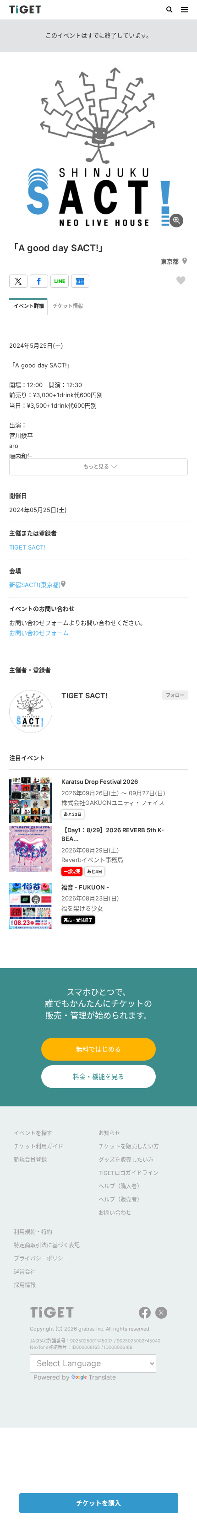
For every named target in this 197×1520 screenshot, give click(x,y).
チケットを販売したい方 (128, 1146)
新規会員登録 (30, 1159)
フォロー (175, 695)
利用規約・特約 (33, 1232)
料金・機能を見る (98, 1076)
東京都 (170, 261)
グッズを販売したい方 (125, 1159)
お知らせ (109, 1133)
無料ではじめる (98, 1049)
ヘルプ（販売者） (120, 1199)
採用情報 (25, 1285)
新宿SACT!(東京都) (35, 584)
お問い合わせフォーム (39, 632)
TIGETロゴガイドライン (128, 1173)
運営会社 (25, 1271)
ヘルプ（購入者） (120, 1186)
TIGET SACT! (27, 547)
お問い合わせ (114, 1212)
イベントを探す (33, 1133)
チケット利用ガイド (38, 1146)
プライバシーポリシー (41, 1258)
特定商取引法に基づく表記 (47, 1245)
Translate (102, 1377)
